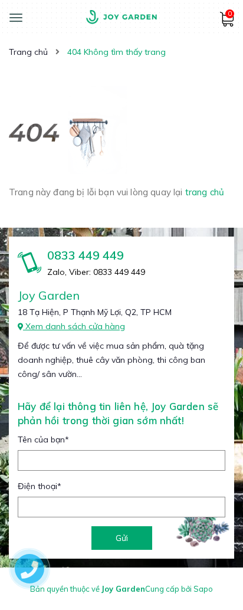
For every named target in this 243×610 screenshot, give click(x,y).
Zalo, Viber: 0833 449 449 (96, 272)
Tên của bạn (43, 439)
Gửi (122, 538)
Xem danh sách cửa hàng (74, 326)
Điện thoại (39, 486)
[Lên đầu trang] (213, 569)
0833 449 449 (85, 255)
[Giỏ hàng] (226, 23)
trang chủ (204, 192)
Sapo (203, 588)
